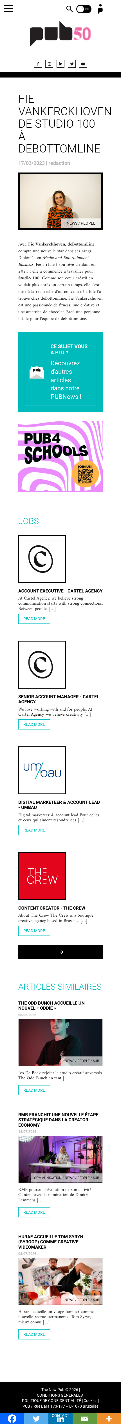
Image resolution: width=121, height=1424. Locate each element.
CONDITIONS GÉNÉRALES (60, 1395)
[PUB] (60, 37)
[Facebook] (38, 64)
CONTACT (60, 1416)
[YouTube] (83, 64)
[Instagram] (49, 64)
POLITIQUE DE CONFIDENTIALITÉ (51, 1401)
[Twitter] (72, 64)
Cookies (90, 1401)
